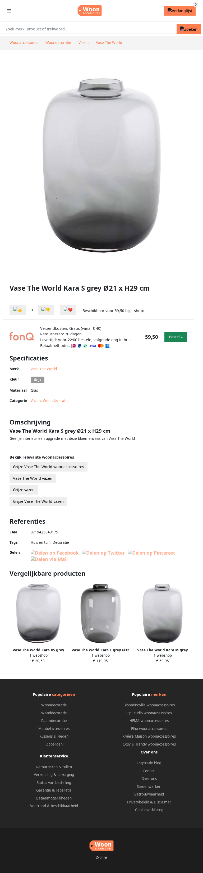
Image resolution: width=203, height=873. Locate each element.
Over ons (149, 778)
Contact (149, 771)
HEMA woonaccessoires (149, 720)
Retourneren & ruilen (54, 767)
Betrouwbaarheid (149, 794)
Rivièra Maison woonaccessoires (149, 736)
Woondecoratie (55, 400)
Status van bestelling (54, 782)
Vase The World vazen (32, 478)
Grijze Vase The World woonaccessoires (48, 466)
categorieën (63, 694)
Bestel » (176, 336)
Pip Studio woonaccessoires (149, 713)
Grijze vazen (24, 489)
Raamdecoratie (54, 720)
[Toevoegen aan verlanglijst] (68, 310)
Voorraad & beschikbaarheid (54, 805)
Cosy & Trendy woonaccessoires (149, 744)
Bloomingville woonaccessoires (149, 705)
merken (158, 694)
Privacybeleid (138, 802)
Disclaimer (162, 802)
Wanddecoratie (54, 713)
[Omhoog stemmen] (18, 310)
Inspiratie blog (149, 763)
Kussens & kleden (53, 736)
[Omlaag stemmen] (46, 310)
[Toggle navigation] (9, 11)
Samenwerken (149, 786)
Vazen (36, 400)
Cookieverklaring (149, 809)
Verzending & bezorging (54, 774)
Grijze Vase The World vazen (38, 501)
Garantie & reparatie (54, 790)
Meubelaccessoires (54, 728)
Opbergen (54, 744)
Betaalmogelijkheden (54, 798)
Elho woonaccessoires (149, 728)
